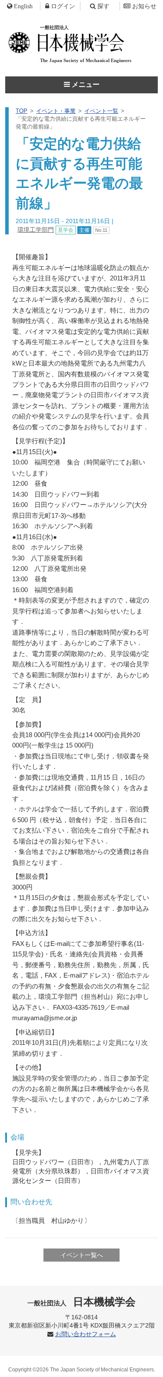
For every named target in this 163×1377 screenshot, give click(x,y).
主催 (84, 230)
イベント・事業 (56, 111)
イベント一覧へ (81, 1255)
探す (103, 6)
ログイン (63, 6)
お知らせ (144, 6)
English (23, 6)
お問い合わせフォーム (85, 1334)
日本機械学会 (81, 1302)
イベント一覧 (101, 111)
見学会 (65, 230)
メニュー (85, 84)
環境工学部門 (35, 229)
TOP (21, 111)
